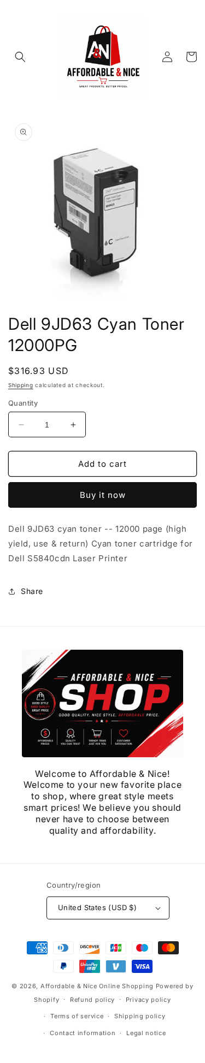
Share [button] (32, 591)
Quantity (23, 403)
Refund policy (92, 999)
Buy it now (103, 495)
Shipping (20, 385)
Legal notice (146, 1033)
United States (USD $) (97, 907)
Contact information (82, 1033)
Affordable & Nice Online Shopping (97, 986)
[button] (20, 57)
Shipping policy (140, 1016)
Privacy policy (148, 999)
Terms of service (76, 1016)
